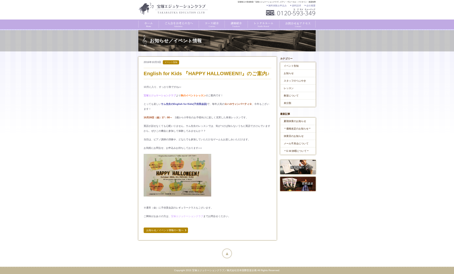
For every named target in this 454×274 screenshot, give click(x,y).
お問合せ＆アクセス (297, 24)
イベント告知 (291, 65)
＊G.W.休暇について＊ (296, 151)
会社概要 (310, 5)
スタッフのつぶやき (295, 80)
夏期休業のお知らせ (295, 121)
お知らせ (289, 73)
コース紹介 (211, 24)
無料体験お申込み (277, 5)
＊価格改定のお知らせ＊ (297, 128)
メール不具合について (296, 143)
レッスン (289, 88)
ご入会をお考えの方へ (178, 24)
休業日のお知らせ (294, 136)
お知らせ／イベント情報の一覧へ (165, 230)
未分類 (287, 103)
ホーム (148, 24)
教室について (291, 95)
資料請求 (296, 5)
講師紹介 (235, 24)
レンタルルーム (263, 24)
